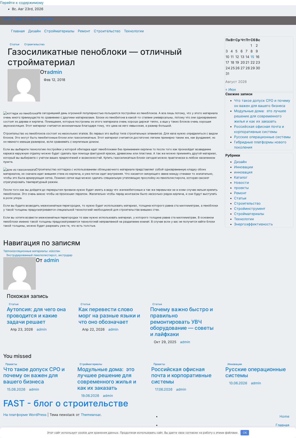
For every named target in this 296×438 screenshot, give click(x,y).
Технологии (134, 31)
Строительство (107, 31)
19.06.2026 (90, 395)
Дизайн (34, 31)
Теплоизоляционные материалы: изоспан (32, 251)
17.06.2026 (164, 389)
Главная (18, 31)
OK (245, 432)
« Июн (230, 89)
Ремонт (84, 31)
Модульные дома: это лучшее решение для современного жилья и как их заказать (260, 116)
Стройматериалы (59, 31)
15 (252, 57)
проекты (241, 188)
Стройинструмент (249, 208)
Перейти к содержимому (22, 2)
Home (284, 416)
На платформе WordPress (25, 414)
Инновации (243, 167)
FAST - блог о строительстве (28, 19)
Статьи (15, 44)
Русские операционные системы (262, 137)
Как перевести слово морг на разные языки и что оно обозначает (109, 315)
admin (54, 72)
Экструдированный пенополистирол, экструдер (38, 255)
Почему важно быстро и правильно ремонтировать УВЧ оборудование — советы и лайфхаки (182, 321)
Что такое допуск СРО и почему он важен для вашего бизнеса (34, 375)
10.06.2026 (238, 383)
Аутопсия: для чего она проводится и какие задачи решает (36, 315)
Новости (241, 182)
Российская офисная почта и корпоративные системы (181, 375)
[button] (280, 31)
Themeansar (91, 414)
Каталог (240, 177)
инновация (243, 172)
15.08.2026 (16, 389)
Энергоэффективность (253, 224)
